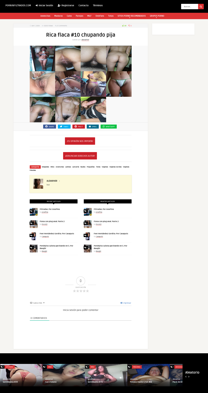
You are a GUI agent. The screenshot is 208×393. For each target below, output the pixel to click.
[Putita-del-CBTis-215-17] (93, 120)
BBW (50, 367)
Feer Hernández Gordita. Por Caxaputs (57, 234)
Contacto (84, 5)
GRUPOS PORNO (157, 16)
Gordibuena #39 (10, 382)
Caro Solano (50, 382)
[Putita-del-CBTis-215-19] (93, 69)
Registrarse (67, 5)
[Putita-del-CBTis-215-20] (119, 69)
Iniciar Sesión (45, 5)
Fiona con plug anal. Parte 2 (52, 221)
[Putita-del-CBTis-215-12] (68, 95)
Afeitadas (9, 367)
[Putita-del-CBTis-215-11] (42, 69)
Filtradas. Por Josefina (50, 209)
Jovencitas (45, 16)
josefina (45, 212)
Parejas (79, 16)
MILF (89, 16)
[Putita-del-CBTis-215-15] (42, 120)
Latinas (68, 167)
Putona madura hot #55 (141, 382)
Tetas (110, 16)
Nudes (83, 167)
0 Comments (62, 26)
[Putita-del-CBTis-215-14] (119, 95)
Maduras (58, 16)
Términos (98, 5)
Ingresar (127, 303)
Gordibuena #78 (95, 382)
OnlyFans (100, 16)
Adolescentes (181, 367)
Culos (69, 16)
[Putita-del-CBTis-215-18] (68, 69)
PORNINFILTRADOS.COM (18, 5)
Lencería (75, 167)
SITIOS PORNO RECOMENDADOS (132, 16)
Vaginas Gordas (116, 167)
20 (125, 26)
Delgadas (45, 167)
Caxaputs (45, 237)
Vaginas (105, 167)
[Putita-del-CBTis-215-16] (68, 120)
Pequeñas (91, 167)
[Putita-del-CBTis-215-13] (93, 95)
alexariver (85, 40)
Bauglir (44, 251)
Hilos (52, 167)
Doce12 (44, 224)
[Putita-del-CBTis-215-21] (42, 95)
